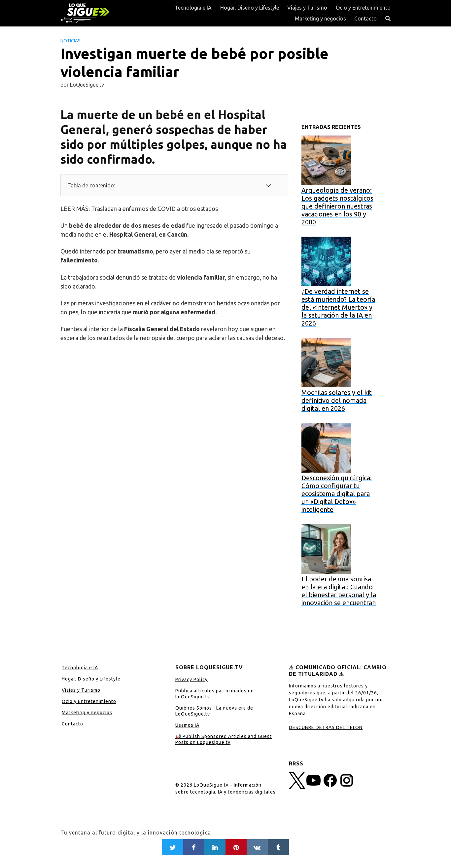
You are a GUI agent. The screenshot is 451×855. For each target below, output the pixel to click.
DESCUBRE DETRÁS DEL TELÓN (326, 727)
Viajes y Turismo (307, 8)
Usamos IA (187, 725)
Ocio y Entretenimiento (363, 8)
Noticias (70, 40)
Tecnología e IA (193, 8)
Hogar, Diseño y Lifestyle (249, 8)
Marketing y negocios (320, 18)
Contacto (365, 18)
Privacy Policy (191, 679)
